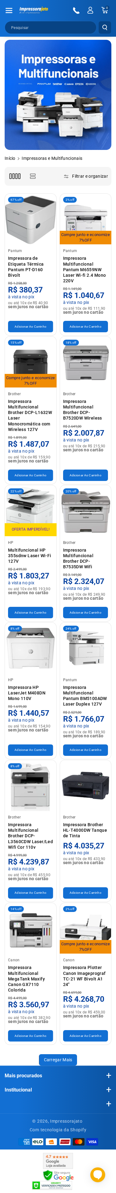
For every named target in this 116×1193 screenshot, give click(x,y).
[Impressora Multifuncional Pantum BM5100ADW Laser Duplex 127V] (85, 648)
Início (10, 158)
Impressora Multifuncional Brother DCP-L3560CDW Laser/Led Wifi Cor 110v (30, 836)
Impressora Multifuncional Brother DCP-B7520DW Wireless (82, 410)
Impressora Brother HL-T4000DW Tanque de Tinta (85, 830)
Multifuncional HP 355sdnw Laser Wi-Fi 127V (29, 556)
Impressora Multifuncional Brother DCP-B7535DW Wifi (78, 559)
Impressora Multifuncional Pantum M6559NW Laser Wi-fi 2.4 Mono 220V (84, 269)
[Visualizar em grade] (15, 176)
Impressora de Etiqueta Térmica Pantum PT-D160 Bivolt (26, 267)
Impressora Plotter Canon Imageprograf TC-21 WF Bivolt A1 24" (84, 976)
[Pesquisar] (105, 27)
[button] (9, 10)
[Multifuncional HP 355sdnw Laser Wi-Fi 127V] (30, 510)
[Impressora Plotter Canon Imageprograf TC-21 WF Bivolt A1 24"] (85, 928)
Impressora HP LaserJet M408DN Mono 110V (26, 693)
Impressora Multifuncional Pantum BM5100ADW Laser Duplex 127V (85, 696)
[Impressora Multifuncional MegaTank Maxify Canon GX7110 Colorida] (30, 928)
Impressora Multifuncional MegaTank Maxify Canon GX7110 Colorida (26, 978)
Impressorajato (66, 1121)
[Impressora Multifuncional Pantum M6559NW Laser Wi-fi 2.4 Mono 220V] (85, 219)
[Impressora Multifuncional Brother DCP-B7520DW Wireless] (85, 362)
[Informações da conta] (90, 10)
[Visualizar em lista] (33, 176)
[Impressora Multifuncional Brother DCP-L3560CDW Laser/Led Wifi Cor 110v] (30, 785)
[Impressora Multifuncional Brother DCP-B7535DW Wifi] (85, 510)
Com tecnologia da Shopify (58, 1129)
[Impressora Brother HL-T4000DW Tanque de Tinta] (85, 785)
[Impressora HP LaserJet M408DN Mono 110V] (30, 648)
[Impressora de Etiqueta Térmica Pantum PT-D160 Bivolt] (30, 219)
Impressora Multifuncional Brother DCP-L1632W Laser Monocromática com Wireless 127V (30, 415)
